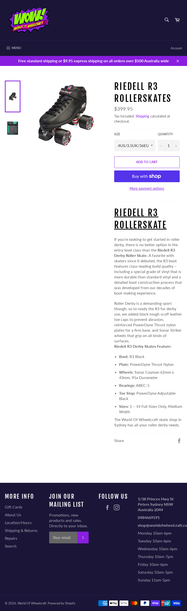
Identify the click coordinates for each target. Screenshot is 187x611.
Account (176, 48)
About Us (13, 514)
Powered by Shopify (61, 603)
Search (11, 546)
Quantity (165, 134)
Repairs (11, 538)
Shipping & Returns (21, 530)
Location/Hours (18, 522)
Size (117, 134)
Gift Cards (13, 507)
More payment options (147, 188)
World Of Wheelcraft (32, 603)
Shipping (142, 116)
